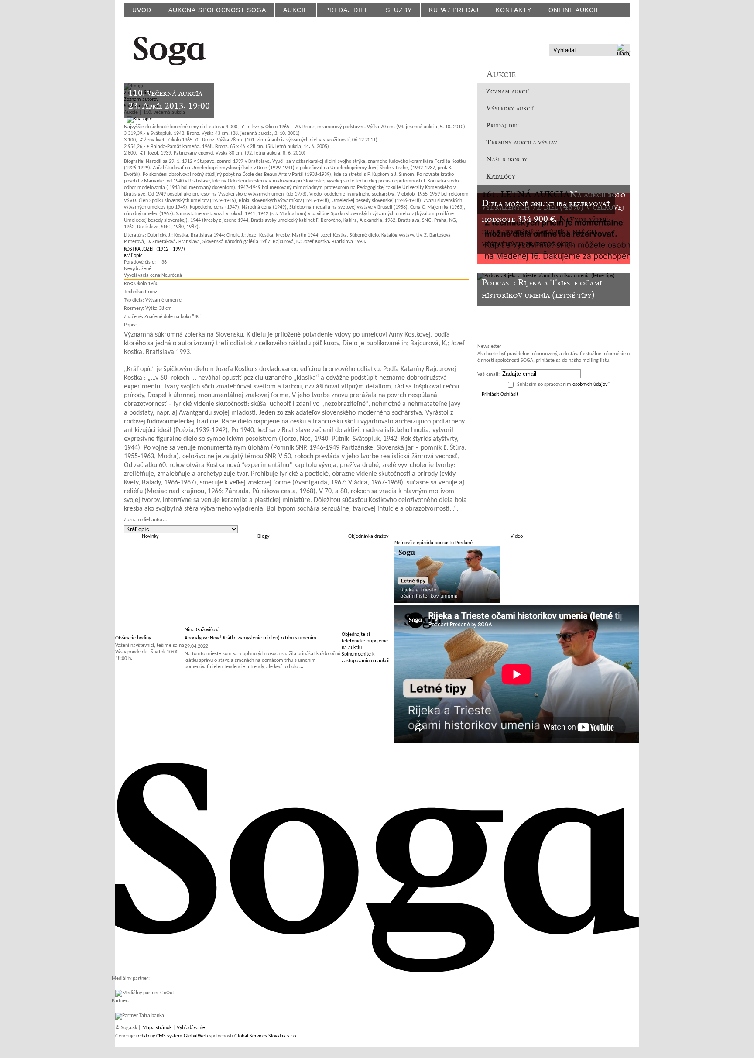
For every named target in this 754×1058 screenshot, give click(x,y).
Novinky (150, 536)
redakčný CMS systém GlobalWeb (172, 1036)
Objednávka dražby (368, 536)
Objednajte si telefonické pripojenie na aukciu (365, 641)
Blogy (263, 536)
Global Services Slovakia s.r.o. (265, 1036)
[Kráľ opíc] (138, 119)
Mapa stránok (156, 1028)
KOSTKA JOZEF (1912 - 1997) (154, 249)
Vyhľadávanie (191, 1028)
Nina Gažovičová (202, 629)
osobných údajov (589, 384)
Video (517, 536)
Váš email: (488, 374)
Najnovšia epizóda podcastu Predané (433, 543)
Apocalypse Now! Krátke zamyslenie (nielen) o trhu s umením (250, 638)
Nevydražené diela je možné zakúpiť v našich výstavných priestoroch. (545, 231)
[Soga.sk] (170, 49)
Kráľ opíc (133, 255)
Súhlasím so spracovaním (563, 384)
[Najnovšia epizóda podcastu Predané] (447, 602)
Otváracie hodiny (133, 638)
